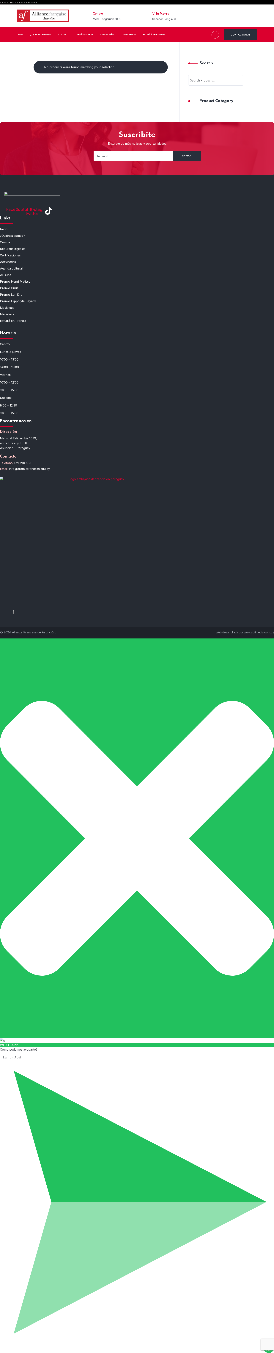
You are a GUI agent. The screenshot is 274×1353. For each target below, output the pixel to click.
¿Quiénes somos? (12, 236)
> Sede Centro (8, 2)
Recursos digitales (12, 249)
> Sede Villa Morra (27, 2)
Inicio (3, 229)
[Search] (238, 80)
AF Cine (5, 275)
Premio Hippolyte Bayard (18, 301)
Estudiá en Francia (13, 321)
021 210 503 (22, 463)
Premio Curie (9, 288)
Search (206, 63)
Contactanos (241, 35)
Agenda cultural (11, 268)
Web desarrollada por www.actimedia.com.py (245, 632)
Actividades (8, 262)
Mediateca (7, 308)
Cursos (5, 242)
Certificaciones (10, 255)
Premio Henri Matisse (15, 281)
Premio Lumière (11, 294)
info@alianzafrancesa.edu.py (29, 469)
